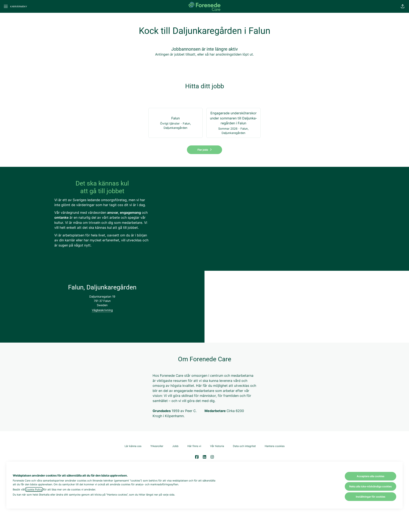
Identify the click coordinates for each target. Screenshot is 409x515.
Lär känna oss (133, 446)
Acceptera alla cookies (370, 476)
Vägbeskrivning (102, 310)
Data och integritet (244, 446)
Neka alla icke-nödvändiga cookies (370, 486)
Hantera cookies (275, 446)
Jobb (175, 446)
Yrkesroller (156, 446)
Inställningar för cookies (370, 496)
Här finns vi (194, 446)
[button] (402, 6)
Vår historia (217, 446)
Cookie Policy (34, 489)
